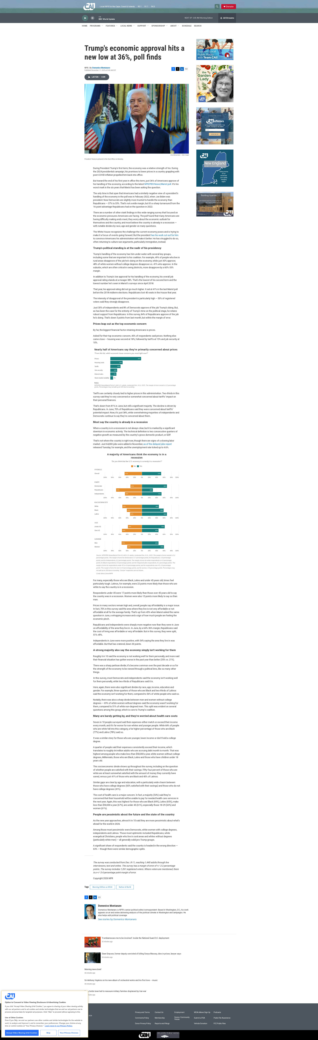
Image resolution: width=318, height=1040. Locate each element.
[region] (44, 1014)
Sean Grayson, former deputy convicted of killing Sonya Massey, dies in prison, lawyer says (141, 954)
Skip (48, 1033)
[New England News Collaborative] (214, 168)
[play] (85, 18)
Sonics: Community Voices (182, 1018)
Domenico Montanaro (101, 67)
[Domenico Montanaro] (90, 911)
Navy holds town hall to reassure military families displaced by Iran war (115, 991)
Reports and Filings (162, 1023)
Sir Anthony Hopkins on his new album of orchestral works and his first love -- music (121, 980)
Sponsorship (158, 26)
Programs (95, 26)
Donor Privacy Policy (143, 1023)
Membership (160, 1018)
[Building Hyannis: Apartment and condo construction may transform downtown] (214, 204)
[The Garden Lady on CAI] (214, 83)
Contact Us (159, 1012)
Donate (230, 6)
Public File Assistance (222, 1018)
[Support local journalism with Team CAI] (214, 49)
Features (110, 26)
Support (142, 26)
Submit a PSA (199, 1018)
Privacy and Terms (142, 1012)
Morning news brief (92, 969)
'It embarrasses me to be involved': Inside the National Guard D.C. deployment (135, 938)
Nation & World (125, 887)
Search (197, 26)
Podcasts (217, 1012)
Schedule (187, 26)
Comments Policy (142, 1018)
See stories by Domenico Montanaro (117, 919)
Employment (179, 1012)
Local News (126, 26)
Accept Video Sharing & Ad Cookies (21, 1033)
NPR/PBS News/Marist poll (157, 184)
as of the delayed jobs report (157, 444)
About (173, 26)
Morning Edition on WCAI (103, 887)
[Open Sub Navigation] (102, 26)
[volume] (92, 18)
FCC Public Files (220, 1023)
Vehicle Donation (200, 1023)
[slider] (96, 18)
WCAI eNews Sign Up (202, 1012)
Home (84, 26)
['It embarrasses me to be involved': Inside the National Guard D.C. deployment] (92, 942)
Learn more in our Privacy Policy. (59, 1026)
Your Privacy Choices (69, 1033)
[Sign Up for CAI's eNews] (214, 125)
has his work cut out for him (164, 235)
